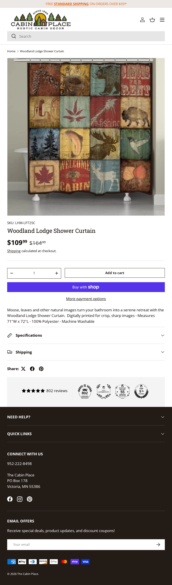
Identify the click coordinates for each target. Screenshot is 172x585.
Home (11, 51)
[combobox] (86, 36)
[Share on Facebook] (32, 368)
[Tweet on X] (23, 368)
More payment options (86, 298)
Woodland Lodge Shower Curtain (42, 51)
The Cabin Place (27, 574)
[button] (152, 20)
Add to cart (114, 273)
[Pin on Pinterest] (41, 368)
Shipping (14, 251)
